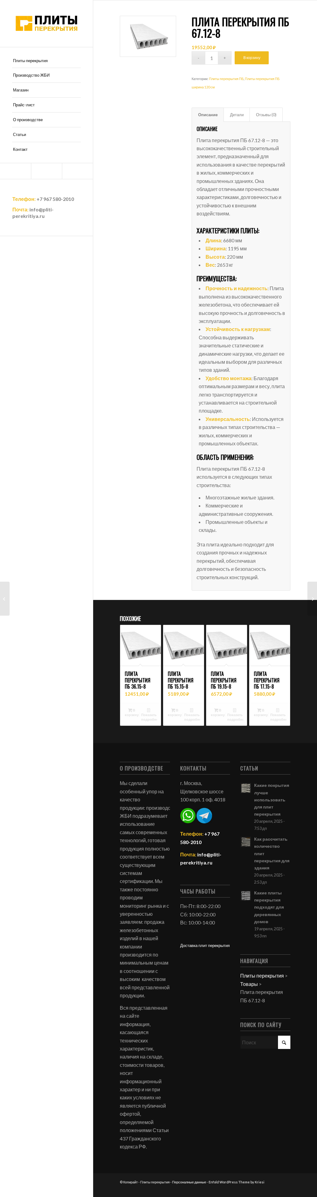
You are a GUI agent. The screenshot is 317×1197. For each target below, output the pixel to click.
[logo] (46, 23)
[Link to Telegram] (15, 171)
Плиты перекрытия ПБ (226, 79)
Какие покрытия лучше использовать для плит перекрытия (271, 800)
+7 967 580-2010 (55, 199)
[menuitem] (46, 60)
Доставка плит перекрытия (205, 945)
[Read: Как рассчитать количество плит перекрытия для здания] (245, 841)
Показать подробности (149, 717)
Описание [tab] (208, 114)
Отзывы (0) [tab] (266, 114)
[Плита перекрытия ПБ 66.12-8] (5, 599)
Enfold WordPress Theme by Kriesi (236, 1182)
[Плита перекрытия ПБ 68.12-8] (312, 599)
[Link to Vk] (77, 171)
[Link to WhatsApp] (46, 171)
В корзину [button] (132, 712)
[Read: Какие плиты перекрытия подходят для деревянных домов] (245, 895)
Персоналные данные (189, 1182)
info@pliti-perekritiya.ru (33, 212)
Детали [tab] (237, 114)
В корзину (251, 57)
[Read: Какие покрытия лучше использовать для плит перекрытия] (245, 788)
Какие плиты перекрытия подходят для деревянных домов (269, 907)
